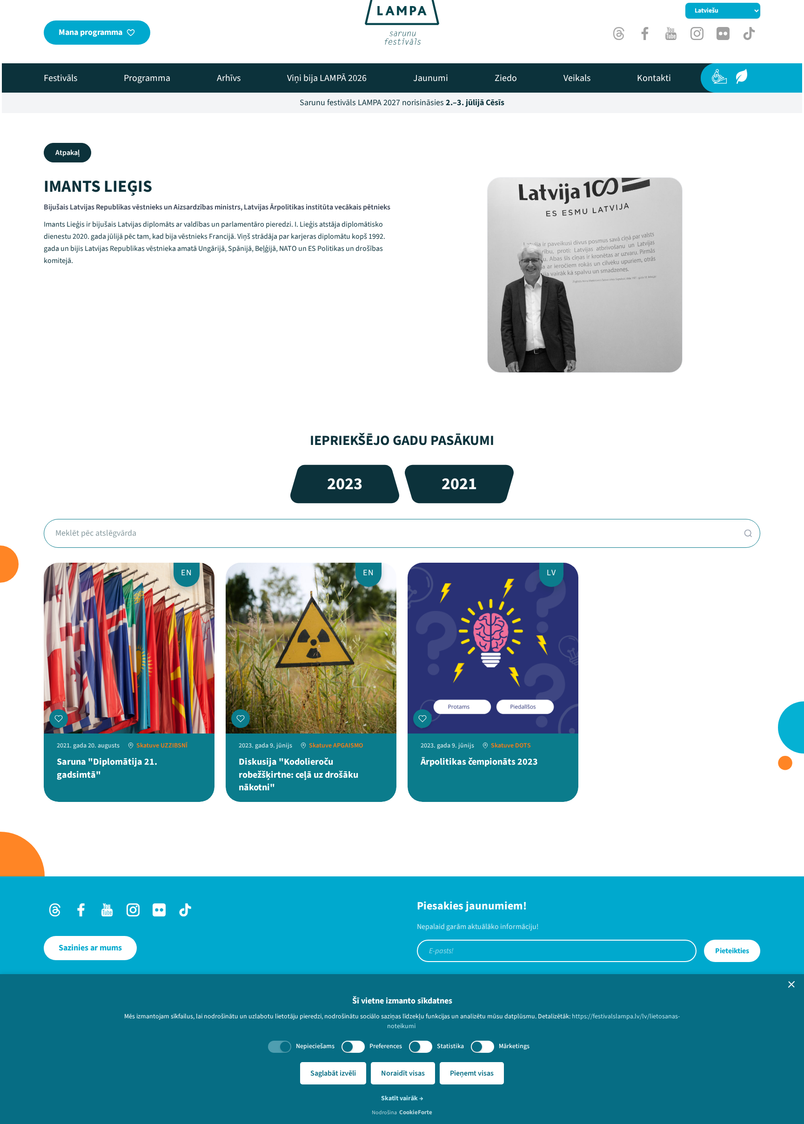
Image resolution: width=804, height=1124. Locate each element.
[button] (791, 984)
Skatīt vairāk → (402, 1098)
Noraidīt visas (403, 1073)
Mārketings (514, 1046)
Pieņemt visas (472, 1073)
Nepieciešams (315, 1046)
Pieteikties (732, 951)
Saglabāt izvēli (333, 1073)
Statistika (450, 1046)
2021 (459, 484)
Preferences (385, 1046)
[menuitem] (60, 78)
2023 (344, 484)
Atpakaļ (67, 153)
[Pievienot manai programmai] (58, 718)
